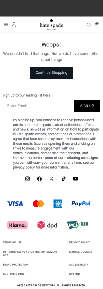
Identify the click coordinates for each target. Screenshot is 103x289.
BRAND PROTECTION (15, 264)
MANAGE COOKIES (80, 252)
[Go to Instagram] (27, 178)
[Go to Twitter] (51, 178)
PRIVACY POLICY (79, 242)
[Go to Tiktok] (63, 178)
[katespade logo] (51, 24)
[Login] (14, 25)
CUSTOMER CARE (13, 274)
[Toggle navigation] (6, 25)
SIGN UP (87, 106)
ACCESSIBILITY (78, 264)
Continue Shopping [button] (52, 72)
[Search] (89, 25)
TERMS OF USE (12, 242)
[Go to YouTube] (75, 178)
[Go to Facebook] (39, 178)
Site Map (74, 274)
